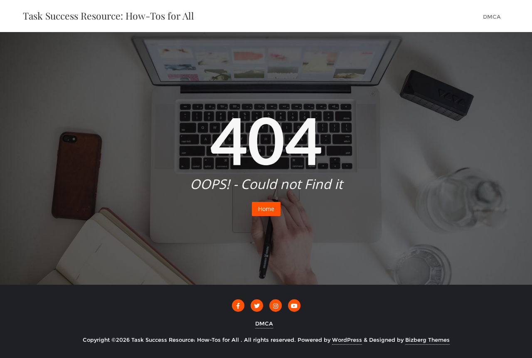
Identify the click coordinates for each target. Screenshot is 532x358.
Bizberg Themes (427, 339)
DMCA (264, 323)
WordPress (347, 339)
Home (266, 209)
